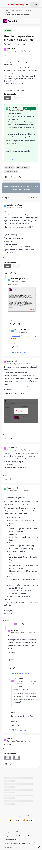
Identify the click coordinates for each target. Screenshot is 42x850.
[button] (4, 5)
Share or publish (9, 167)
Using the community (11, 836)
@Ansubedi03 (15, 336)
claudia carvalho (12, 361)
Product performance (11, 171)
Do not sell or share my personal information (18, 843)
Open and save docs (23, 167)
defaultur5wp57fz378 (14, 205)
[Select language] (27, 4)
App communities (17, 10)
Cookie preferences (10, 839)
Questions (8, 12)
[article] (21, 239)
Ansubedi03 (13, 107)
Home (6, 10)
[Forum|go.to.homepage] (15, 4)
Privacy (30, 836)
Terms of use (22, 836)
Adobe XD (28, 10)
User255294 (11, 48)
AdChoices (10, 847)
